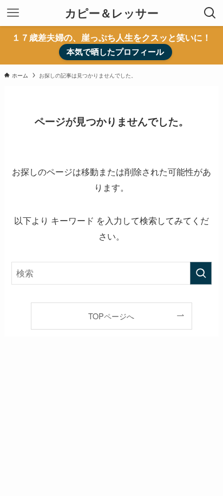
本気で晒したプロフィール (115, 51)
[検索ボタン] (210, 13)
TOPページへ (111, 315)
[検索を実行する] (201, 273)
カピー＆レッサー (112, 13)
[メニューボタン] (13, 13)
